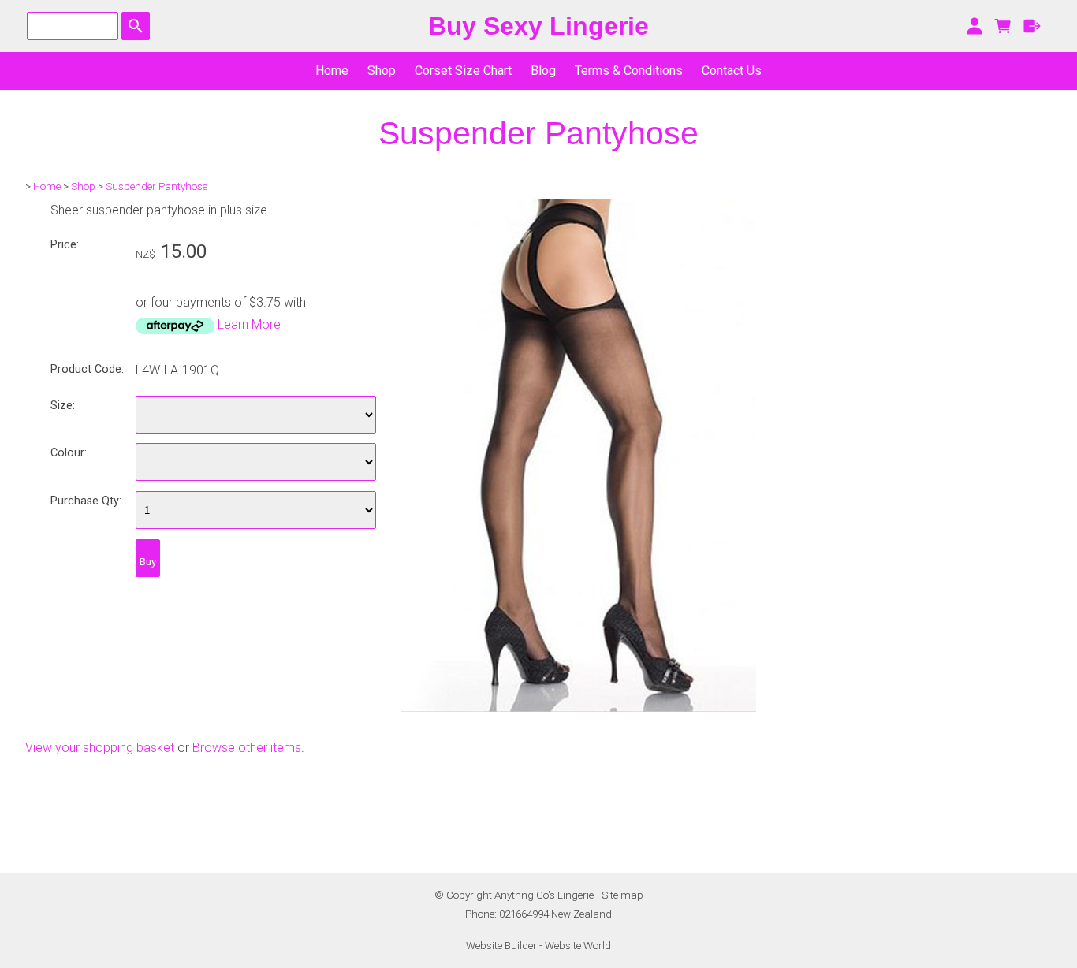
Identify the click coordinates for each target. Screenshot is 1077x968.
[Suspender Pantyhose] (578, 707)
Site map (622, 895)
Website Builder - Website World (538, 945)
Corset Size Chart (463, 70)
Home (331, 70)
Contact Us (732, 70)
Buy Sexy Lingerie (538, 26)
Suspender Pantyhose (156, 186)
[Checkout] (1032, 26)
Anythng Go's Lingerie (544, 895)
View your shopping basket (99, 747)
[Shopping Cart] (1003, 26)
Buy (148, 562)
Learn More (249, 324)
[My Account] (974, 26)
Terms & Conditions (629, 70)
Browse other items (246, 747)
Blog (543, 70)
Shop (381, 70)
